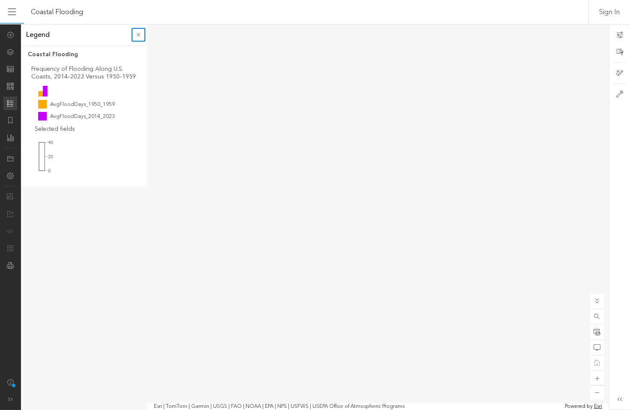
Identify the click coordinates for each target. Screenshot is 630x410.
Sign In (609, 12)
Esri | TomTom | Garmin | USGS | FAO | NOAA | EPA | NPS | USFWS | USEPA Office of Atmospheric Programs (279, 406)
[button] (597, 316)
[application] (315, 217)
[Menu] (12, 12)
